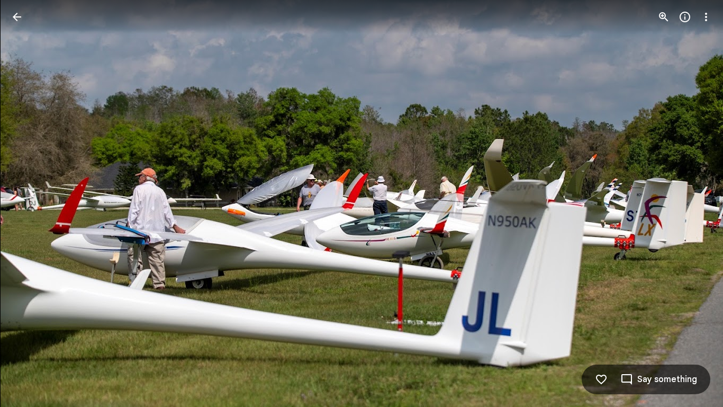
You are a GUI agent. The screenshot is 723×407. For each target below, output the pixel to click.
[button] (29, 203)
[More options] (706, 17)
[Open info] (684, 17)
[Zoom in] (663, 17)
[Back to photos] (17, 17)
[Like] (601, 379)
